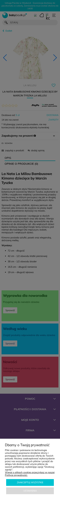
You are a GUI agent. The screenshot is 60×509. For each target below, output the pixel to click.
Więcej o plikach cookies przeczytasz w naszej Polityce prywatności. (30, 474)
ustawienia (30, 490)
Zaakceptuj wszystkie (30, 482)
